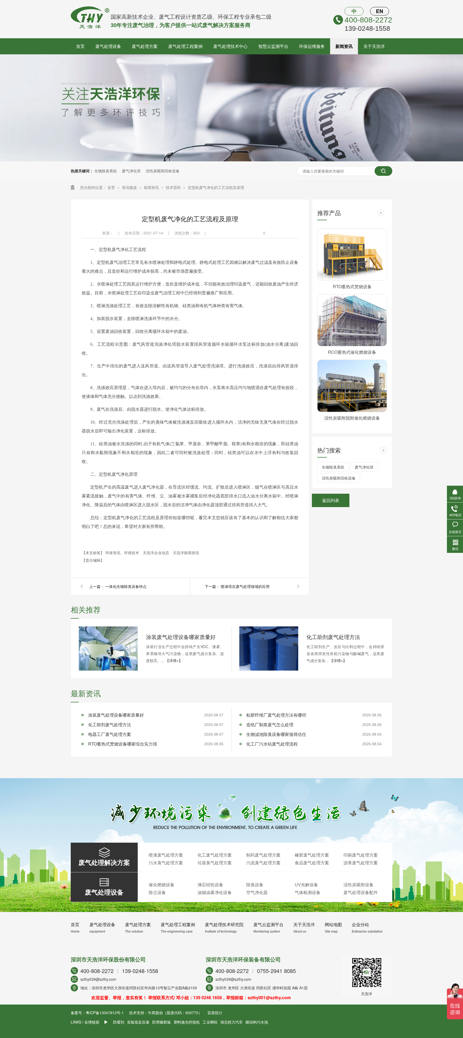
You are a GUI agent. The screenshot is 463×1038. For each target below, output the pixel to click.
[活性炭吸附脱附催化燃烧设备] (352, 386)
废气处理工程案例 (185, 46)
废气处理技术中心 (230, 46)
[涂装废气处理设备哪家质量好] (108, 648)
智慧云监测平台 (273, 46)
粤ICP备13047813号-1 (105, 1012)
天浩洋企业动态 (156, 552)
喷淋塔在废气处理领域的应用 (245, 586)
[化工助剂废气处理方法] (268, 648)
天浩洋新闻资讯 (186, 552)
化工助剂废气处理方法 (333, 637)
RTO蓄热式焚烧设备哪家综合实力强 (122, 744)
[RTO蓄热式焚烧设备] (352, 254)
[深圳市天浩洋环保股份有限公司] (90, 27)
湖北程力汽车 (231, 1022)
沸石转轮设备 (210, 884)
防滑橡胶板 (161, 1022)
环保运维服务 (312, 46)
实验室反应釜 (138, 1022)
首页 (80, 46)
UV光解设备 (306, 884)
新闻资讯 (344, 46)
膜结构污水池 (256, 1022)
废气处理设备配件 (360, 892)
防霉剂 (118, 1022)
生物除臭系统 (105, 170)
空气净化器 (257, 892)
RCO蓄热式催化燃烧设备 (352, 352)
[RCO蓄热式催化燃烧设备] (352, 320)
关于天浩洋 (374, 46)
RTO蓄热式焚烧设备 (352, 286)
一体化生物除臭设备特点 (126, 586)
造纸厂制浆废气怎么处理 (269, 724)
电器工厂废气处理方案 (109, 734)
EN (379, 11)
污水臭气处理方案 (166, 863)
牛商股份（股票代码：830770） (175, 1012)
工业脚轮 (210, 1022)
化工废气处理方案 (214, 855)
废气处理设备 (108, 46)
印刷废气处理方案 (360, 855)
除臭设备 (254, 884)
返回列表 (330, 500)
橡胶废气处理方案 (312, 855)
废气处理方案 (145, 46)
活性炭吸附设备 (358, 884)
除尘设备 (157, 892)
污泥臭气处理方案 (263, 863)
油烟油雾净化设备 (214, 892)
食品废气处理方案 (312, 863)
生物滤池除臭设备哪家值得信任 (276, 734)
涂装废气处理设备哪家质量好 (181, 637)
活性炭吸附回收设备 (163, 170)
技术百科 (174, 187)
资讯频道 (130, 187)
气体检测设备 (307, 892)
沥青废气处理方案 (360, 863)
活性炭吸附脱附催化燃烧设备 (352, 418)
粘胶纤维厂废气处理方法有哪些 (276, 715)
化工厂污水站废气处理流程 (272, 744)
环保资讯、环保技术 (122, 552)
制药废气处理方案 (263, 855)
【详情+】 (173, 660)
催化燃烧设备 (161, 884)
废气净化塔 (131, 170)
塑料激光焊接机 (187, 1022)
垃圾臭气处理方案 (214, 863)
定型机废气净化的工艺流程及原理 (216, 187)
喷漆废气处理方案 (166, 855)
